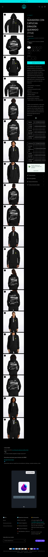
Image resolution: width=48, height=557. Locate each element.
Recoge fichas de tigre (9, 459)
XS (28, 47)
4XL (29, 53)
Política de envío (20, 552)
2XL (33, 50)
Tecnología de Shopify (16, 551)
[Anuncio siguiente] (45, 1)
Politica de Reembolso (7, 525)
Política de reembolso (24, 551)
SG (29, 50)
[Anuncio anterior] (2, 1)
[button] (2, 6)
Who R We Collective (9, 551)
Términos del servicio (41, 551)
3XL (38, 50)
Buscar (4, 520)
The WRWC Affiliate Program (37, 522)
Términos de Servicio (7, 523)
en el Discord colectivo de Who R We (20, 450)
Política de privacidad (33, 551)
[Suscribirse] (24, 540)
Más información (36, 170)
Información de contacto (28, 552)
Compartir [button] (30, 15)
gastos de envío (31, 38)
